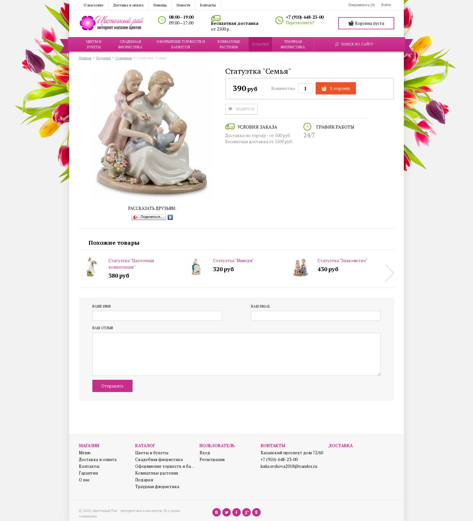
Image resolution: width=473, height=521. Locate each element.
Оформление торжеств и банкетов (165, 466)
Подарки (144, 480)
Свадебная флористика (159, 459)
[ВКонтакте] (170, 217)
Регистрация (212, 459)
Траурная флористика (157, 487)
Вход (204, 453)
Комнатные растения (156, 473)
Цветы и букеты (151, 453)
